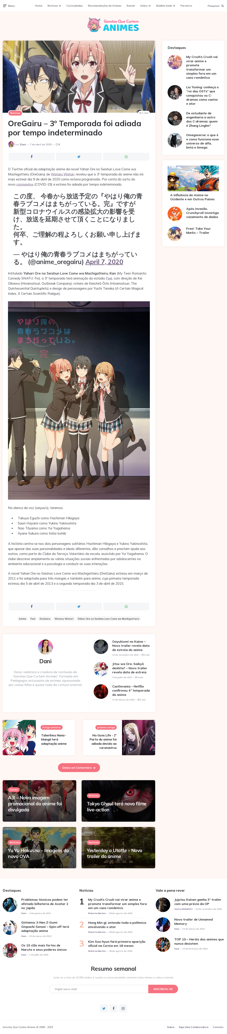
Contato (218, 1027)
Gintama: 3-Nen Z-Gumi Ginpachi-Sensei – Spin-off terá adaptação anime (45, 926)
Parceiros (186, 5)
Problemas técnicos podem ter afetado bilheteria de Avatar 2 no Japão (44, 904)
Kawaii (131, 5)
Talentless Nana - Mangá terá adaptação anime (54, 739)
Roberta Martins (97, 913)
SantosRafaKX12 (183, 909)
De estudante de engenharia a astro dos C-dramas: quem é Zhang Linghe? (202, 119)
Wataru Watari (62, 174)
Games (14, 789)
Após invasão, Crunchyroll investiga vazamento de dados (202, 213)
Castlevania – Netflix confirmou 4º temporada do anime (131, 690)
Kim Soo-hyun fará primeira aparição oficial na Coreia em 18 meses (116, 944)
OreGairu (45, 618)
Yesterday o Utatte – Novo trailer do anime (114, 853)
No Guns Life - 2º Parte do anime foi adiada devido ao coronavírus (103, 741)
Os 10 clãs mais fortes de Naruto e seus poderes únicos (44, 947)
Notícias (53, 5)
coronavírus (25, 184)
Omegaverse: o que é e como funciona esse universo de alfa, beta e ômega (202, 141)
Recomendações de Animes (104, 5)
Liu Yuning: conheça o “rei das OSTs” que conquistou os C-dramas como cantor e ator (202, 95)
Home (38, 5)
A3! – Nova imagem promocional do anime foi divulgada (35, 804)
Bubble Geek (164, 5)
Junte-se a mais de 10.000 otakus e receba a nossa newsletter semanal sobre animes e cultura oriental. (114, 977)
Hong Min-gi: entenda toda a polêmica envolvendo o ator (117, 925)
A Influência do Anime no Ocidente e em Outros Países (192, 197)
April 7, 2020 (104, 262)
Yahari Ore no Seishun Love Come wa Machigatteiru (108, 618)
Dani (23, 144)
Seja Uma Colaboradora (193, 1027)
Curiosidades (75, 5)
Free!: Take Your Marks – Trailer (198, 231)
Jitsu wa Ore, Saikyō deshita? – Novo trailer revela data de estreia (129, 668)
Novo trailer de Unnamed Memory (193, 921)
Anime (22, 618)
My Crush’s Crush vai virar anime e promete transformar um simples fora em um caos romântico (202, 67)
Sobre (144, 5)
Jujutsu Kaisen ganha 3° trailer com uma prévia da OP (197, 902)
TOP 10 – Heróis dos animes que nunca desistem (199, 941)
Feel (109, 278)
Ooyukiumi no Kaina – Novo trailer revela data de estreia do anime (131, 645)
